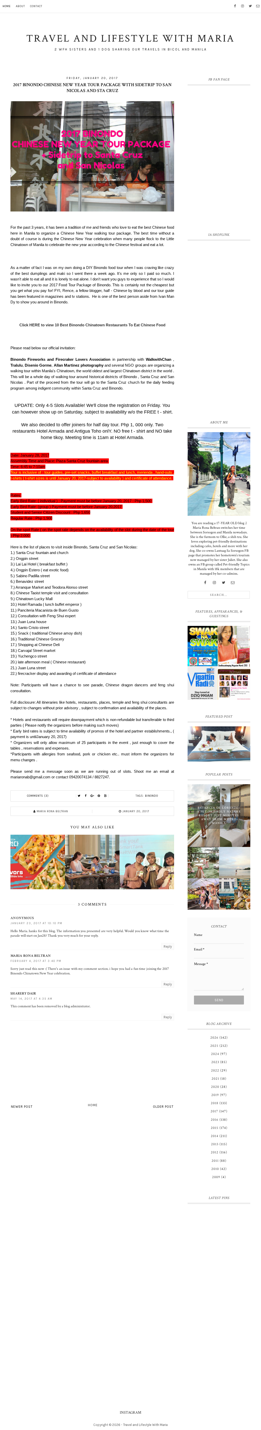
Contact (36, 6)
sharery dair (23, 993)
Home (7, 6)
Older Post (163, 1107)
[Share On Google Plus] (92, 795)
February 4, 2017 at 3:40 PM (35, 961)
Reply (168, 946)
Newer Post (22, 1107)
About (20, 6)
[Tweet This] (79, 795)
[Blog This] (105, 795)
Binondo (151, 795)
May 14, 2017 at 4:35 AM (31, 998)
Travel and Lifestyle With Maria (145, 1425)
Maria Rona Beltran (30, 956)
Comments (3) (38, 795)
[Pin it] (98, 795)
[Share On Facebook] (85, 795)
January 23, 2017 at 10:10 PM (36, 923)
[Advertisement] (219, 329)
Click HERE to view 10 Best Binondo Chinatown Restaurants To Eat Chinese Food (92, 325)
